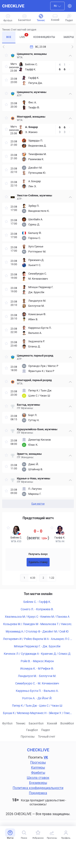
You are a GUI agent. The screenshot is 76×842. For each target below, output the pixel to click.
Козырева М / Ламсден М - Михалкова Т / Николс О (37, 624)
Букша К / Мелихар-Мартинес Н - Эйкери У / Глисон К (37, 713)
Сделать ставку (38, 562)
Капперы (38, 768)
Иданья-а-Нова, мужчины (33, 478)
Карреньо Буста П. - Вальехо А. (37, 690)
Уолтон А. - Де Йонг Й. (37, 698)
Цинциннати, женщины (32, 53)
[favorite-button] (6, 55)
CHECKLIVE (13, 5)
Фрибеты (38, 773)
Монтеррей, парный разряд (34, 380)
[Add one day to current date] (3, 46)
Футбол (7, 723)
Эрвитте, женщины (29, 453)
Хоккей (52, 723)
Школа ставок (38, 778)
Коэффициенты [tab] (44, 37)
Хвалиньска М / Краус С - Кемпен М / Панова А (37, 616)
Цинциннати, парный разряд (35, 355)
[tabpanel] (38, 279)
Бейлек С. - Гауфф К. (37, 601)
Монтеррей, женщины (31, 116)
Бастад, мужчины (28, 404)
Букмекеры (38, 783)
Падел (45, 730)
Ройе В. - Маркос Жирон (37, 661)
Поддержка (38, 793)
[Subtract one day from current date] (72, 46)
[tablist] (38, 37)
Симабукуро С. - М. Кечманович (37, 683)
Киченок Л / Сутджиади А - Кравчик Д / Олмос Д (37, 653)
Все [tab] (8, 37)
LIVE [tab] (23, 36)
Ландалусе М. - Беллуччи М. (37, 676)
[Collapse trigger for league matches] (70, 55)
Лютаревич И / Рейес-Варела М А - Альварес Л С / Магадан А (37, 639)
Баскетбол (36, 723)
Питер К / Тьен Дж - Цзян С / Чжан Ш (37, 705)
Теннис (20, 723)
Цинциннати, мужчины (31, 92)
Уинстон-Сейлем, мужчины (34, 195)
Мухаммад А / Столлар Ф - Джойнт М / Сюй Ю (37, 631)
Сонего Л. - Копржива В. (37, 609)
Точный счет (46, 736)
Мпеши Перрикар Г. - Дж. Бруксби (37, 646)
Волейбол (67, 723)
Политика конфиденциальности (38, 788)
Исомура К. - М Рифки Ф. (37, 668)
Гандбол (32, 730)
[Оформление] (69, 6)
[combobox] (57, 6)
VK (46, 757)
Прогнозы (28, 736)
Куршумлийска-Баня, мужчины (37, 429)
